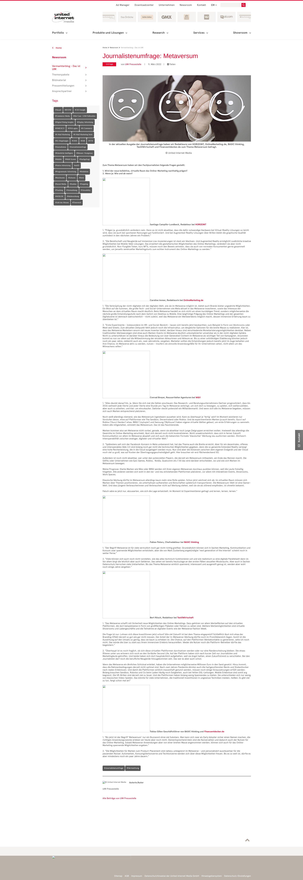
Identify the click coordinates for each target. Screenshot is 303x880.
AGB (127, 876)
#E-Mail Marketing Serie (82, 134)
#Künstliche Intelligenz (64, 153)
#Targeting (84, 184)
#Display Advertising (85, 122)
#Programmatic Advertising (65, 171)
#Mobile (58, 159)
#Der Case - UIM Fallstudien (84, 116)
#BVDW (68, 110)
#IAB (83, 141)
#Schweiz (72, 178)
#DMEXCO (59, 128)
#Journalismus (60, 147)
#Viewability (86, 190)
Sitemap (118, 876)
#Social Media (60, 184)
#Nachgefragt (84, 159)
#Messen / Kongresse (84, 153)
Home (58, 48)
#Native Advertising (63, 165)
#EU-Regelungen (61, 141)
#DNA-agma (73, 128)
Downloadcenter (144, 5)
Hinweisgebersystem (212, 876)
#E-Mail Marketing (62, 134)
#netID (76, 165)
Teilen (171, 64)
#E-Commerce (86, 128)
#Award (58, 110)
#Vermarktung (71, 190)
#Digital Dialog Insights (64, 122)
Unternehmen (167, 5)
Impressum (136, 876)
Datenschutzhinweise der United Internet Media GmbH (172, 876)
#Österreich (76, 202)
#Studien (73, 184)
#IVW (90, 141)
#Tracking (59, 190)
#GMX (74, 141)
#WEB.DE (59, 196)
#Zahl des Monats (62, 202)
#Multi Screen (70, 159)
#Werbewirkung (73, 196)
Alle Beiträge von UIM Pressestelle (119, 798)
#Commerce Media (62, 116)
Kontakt (201, 5)
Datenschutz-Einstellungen (237, 876)
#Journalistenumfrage (78, 147)
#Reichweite (60, 178)
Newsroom (186, 5)
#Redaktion (84, 171)
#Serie (81, 178)
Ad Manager (123, 5)
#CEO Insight (80, 110)
